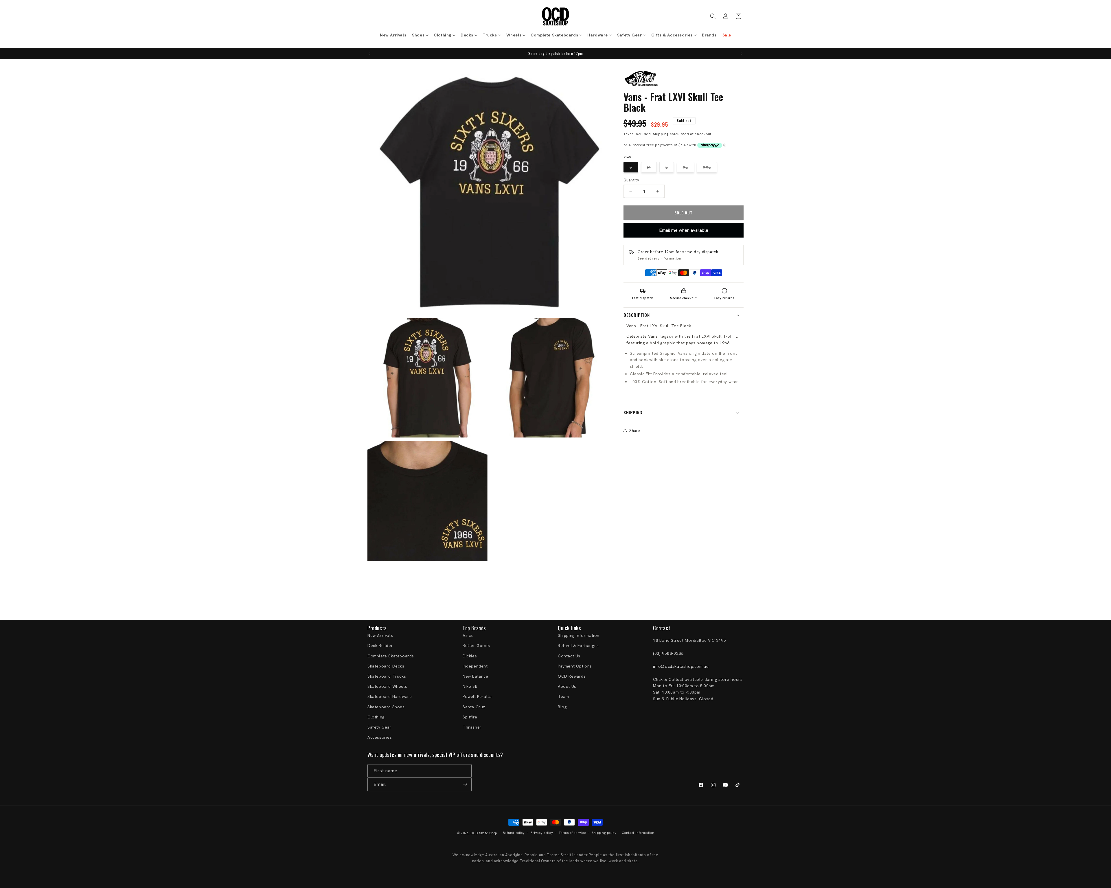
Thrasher (472, 727)
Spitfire (470, 717)
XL (688, 168)
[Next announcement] (741, 53)
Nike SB (470, 686)
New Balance (475, 676)
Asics (468, 635)
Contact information (638, 833)
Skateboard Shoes (386, 706)
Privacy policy (542, 833)
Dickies (470, 656)
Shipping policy (604, 833)
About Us (567, 686)
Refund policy (514, 833)
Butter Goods (476, 645)
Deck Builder (380, 645)
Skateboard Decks (385, 666)
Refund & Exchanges (578, 645)
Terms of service (572, 833)
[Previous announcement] (369, 53)
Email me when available (683, 230)
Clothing (376, 717)
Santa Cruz (474, 706)
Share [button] (634, 430)
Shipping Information (578, 635)
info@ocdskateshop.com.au (681, 666)
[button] (420, 35)
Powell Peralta (477, 696)
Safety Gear (379, 727)
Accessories (379, 737)
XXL (710, 168)
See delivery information (659, 258)
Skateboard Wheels (387, 686)
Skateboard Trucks (386, 676)
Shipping (661, 133)
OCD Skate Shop (484, 833)
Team (563, 696)
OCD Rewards (572, 676)
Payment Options (575, 666)
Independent (475, 666)
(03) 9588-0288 (668, 653)
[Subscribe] (465, 784)
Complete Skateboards (390, 656)
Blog (562, 706)
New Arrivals (380, 635)
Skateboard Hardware (389, 696)
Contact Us (569, 656)
